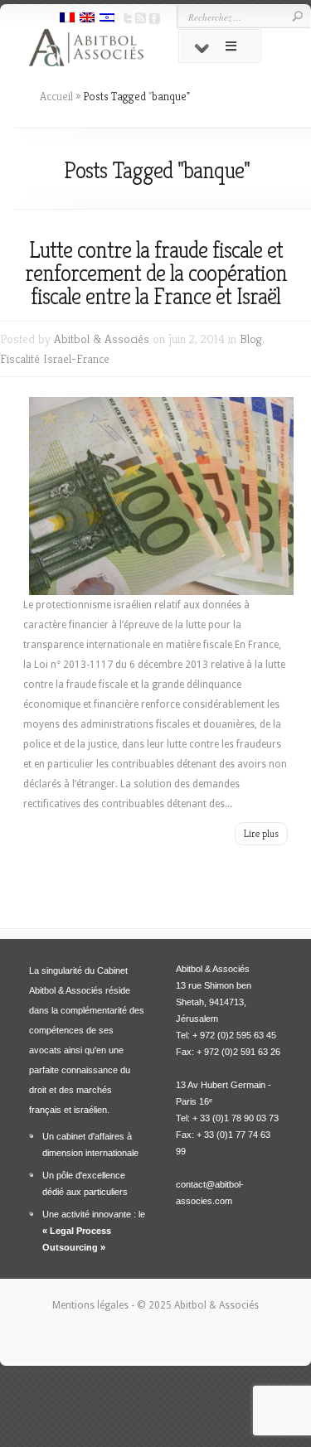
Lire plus (261, 833)
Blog (251, 338)
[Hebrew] (107, 19)
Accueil (56, 96)
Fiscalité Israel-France (54, 358)
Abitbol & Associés (101, 338)
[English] (87, 19)
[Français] (67, 19)
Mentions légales (91, 1305)
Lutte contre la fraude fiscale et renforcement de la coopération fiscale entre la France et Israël (156, 273)
